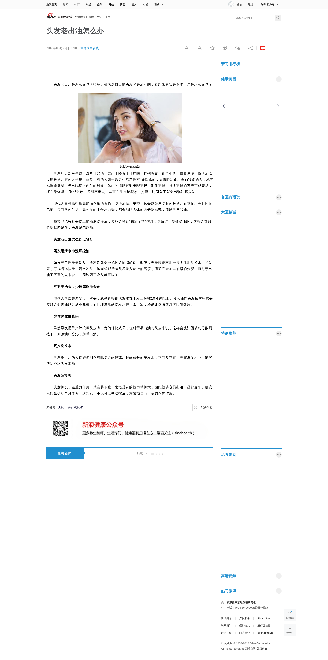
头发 (61, 407)
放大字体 (199, 48)
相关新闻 (64, 453)
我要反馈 (206, 407)
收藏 (212, 48)
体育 (77, 4)
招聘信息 (244, 625)
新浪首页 (51, 4)
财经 (88, 4)
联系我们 (226, 625)
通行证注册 (264, 625)
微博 (224, 48)
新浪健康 (80, 16)
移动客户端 (267, 4)
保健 (91, 16)
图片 (134, 4)
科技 (111, 4)
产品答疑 (226, 632)
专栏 (145, 4)
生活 (99, 16)
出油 (69, 407)
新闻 (65, 4)
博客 (122, 4)
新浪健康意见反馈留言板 (241, 602)
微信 (237, 48)
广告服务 (244, 618)
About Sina (263, 618)
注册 (250, 4)
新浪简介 (226, 618)
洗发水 (78, 407)
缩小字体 (186, 48)
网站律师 (244, 632)
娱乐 (99, 4)
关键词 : (52, 407)
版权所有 (262, 648)
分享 (250, 48)
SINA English (265, 632)
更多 (157, 4)
